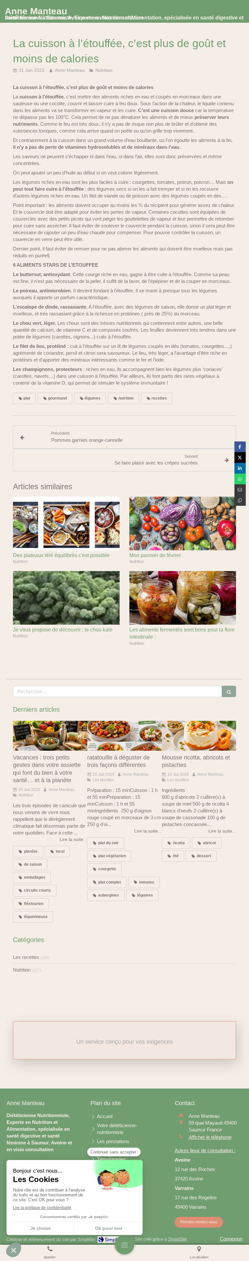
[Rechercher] (229, 691)
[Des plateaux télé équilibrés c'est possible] (66, 523)
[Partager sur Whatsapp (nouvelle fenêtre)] (240, 479)
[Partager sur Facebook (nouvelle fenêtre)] (240, 446)
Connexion (231, 1239)
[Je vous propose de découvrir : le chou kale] (66, 598)
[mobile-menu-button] (124, 1244)
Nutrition (21, 970)
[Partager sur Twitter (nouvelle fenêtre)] (240, 457)
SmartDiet (177, 1239)
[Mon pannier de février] (182, 523)
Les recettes (26, 957)
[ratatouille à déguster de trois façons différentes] (124, 736)
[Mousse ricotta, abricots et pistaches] (199, 736)
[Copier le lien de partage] (240, 500)
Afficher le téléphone (210, 1137)
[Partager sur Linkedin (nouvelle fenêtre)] (240, 468)
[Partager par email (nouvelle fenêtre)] (240, 489)
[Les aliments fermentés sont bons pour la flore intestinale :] (182, 598)
